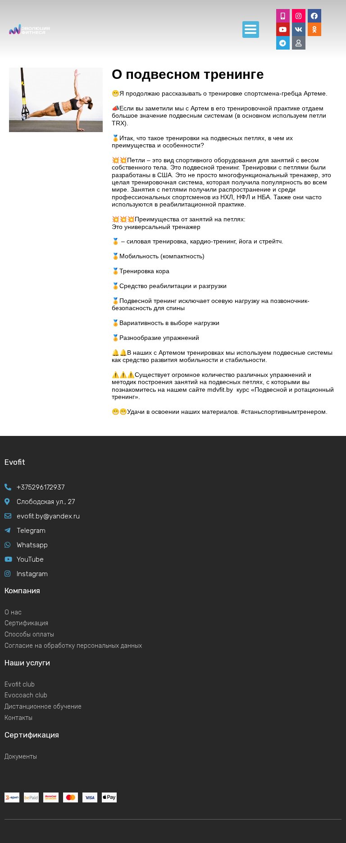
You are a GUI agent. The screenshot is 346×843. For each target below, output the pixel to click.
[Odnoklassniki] (314, 29)
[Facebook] (314, 16)
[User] (298, 43)
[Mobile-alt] (283, 16)
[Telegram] (283, 43)
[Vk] (298, 29)
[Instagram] (298, 16)
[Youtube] (283, 29)
